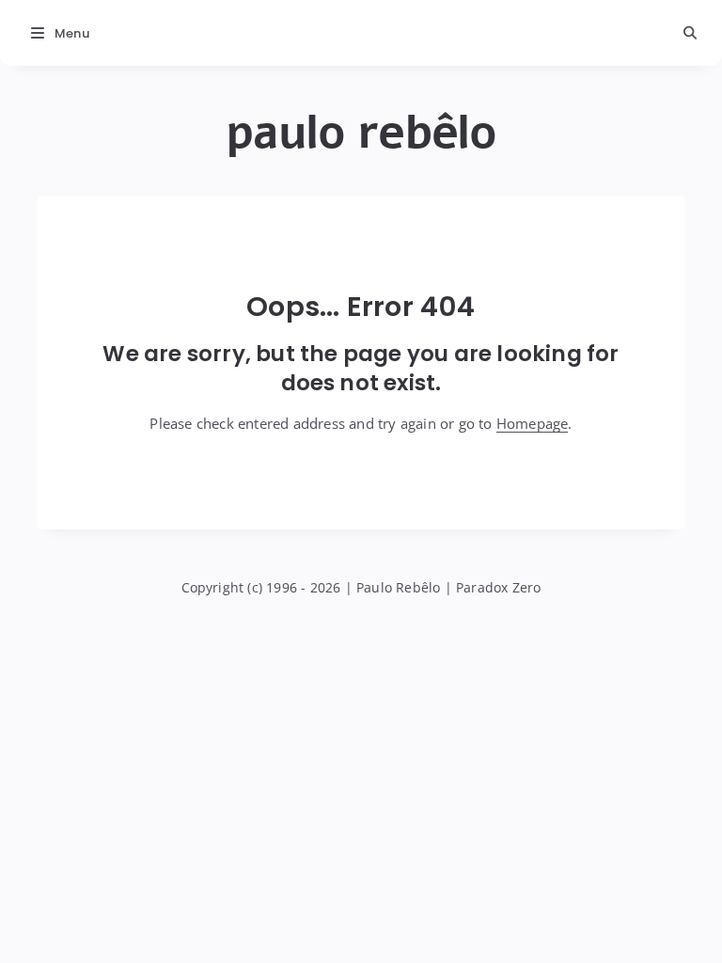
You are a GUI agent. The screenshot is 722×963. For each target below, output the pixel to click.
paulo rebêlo (361, 132)
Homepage (532, 423)
